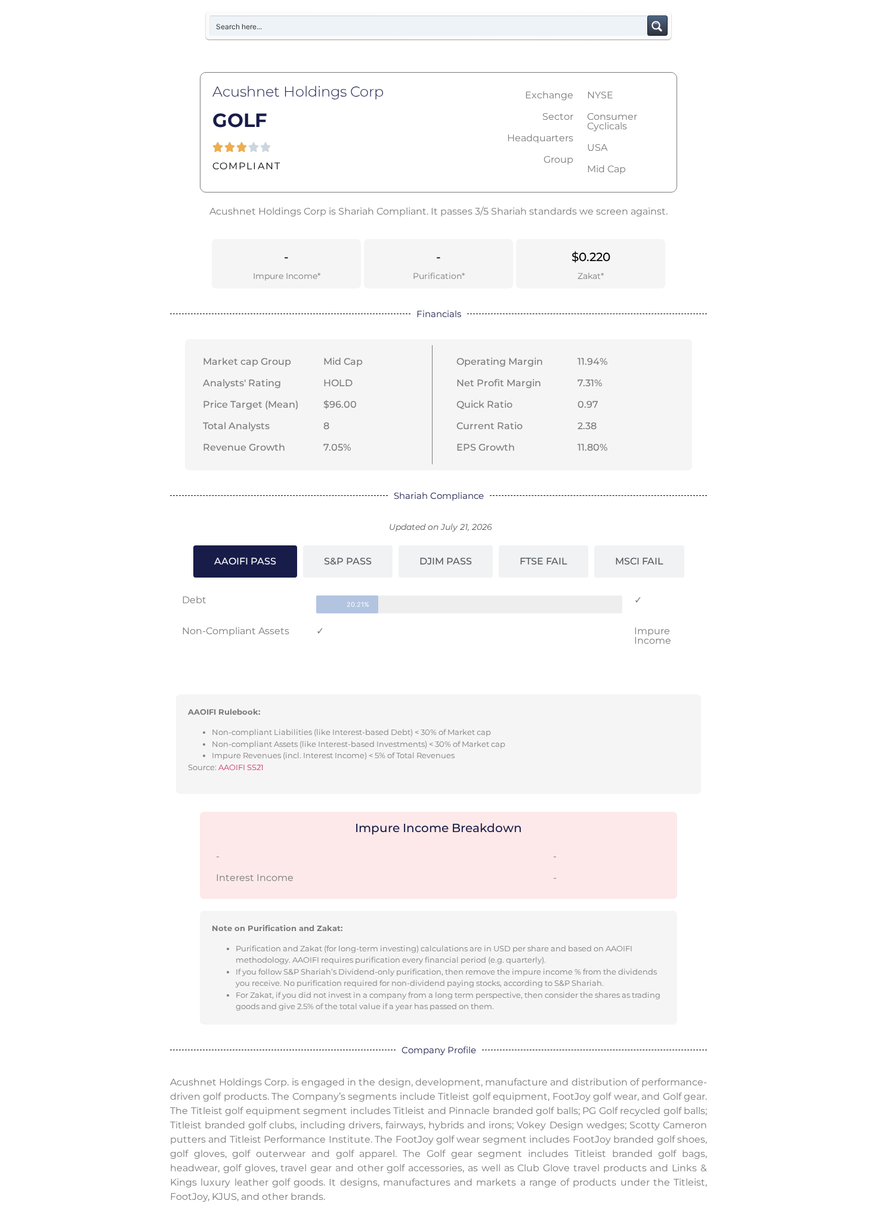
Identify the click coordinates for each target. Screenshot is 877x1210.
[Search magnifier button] (657, 25)
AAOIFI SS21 (241, 767)
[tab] (245, 561)
